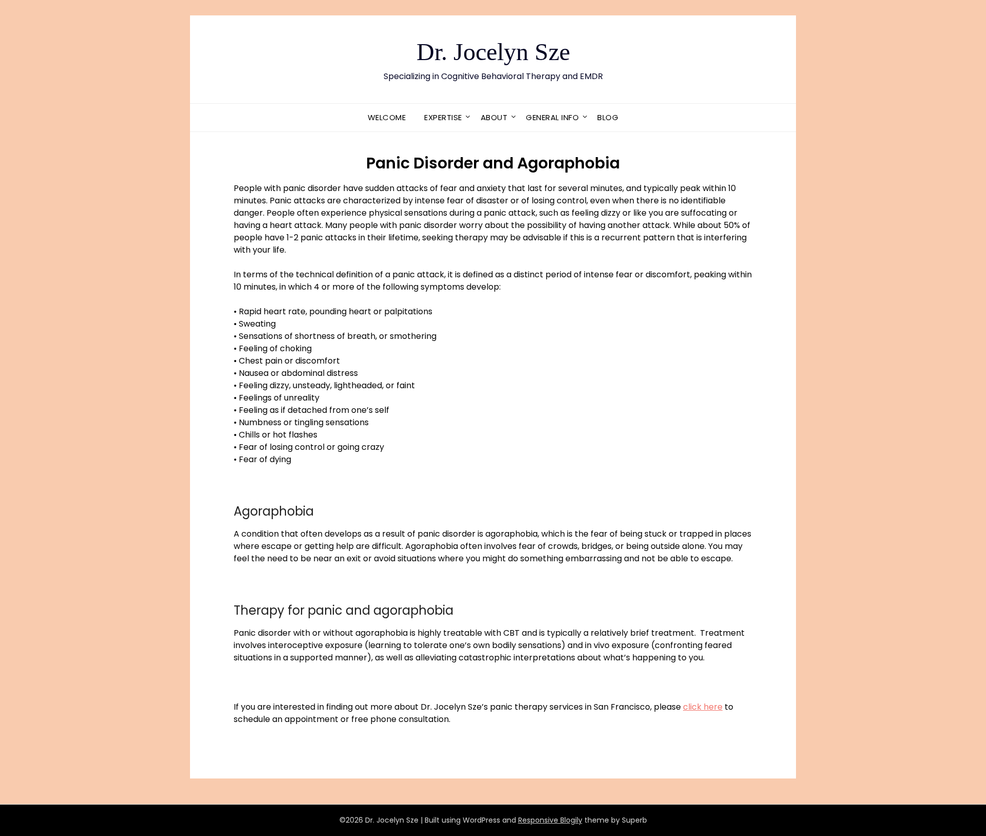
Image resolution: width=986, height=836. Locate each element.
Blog (607, 117)
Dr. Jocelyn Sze (493, 51)
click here (703, 707)
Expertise (443, 117)
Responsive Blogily (550, 820)
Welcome (387, 117)
